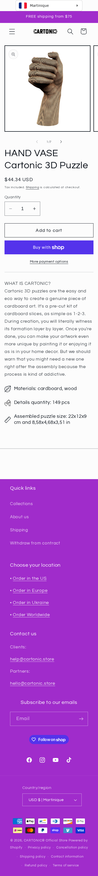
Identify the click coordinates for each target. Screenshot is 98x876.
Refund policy (36, 865)
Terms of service (66, 865)
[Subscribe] (81, 719)
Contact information (67, 856)
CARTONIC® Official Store (46, 840)
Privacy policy (39, 847)
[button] (12, 31)
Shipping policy (32, 856)
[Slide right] (61, 141)
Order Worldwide (31, 614)
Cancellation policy (72, 847)
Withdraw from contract (35, 543)
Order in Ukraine (31, 602)
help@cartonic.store (32, 659)
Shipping (32, 187)
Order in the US (29, 578)
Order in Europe (30, 590)
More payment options (49, 261)
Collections (21, 504)
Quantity (13, 197)
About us (19, 517)
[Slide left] (36, 141)
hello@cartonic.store (32, 683)
